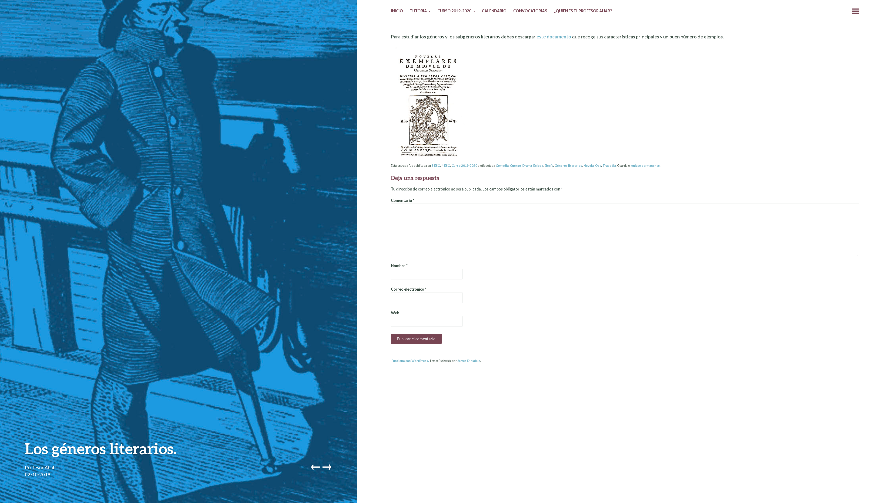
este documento (553, 36)
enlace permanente (645, 165)
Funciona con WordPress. (410, 361)
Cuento (515, 165)
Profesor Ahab (40, 467)
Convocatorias (530, 11)
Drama (527, 165)
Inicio (397, 11)
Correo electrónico (409, 289)
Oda (598, 165)
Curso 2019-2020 (454, 11)
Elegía (548, 165)
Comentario (402, 200)
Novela (588, 165)
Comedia (502, 165)
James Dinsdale (468, 361)
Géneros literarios (568, 165)
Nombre (399, 265)
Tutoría (418, 11)
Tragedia (609, 165)
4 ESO (446, 165)
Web (395, 313)
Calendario (494, 11)
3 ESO (436, 165)
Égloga (538, 165)
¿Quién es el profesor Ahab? (583, 11)
